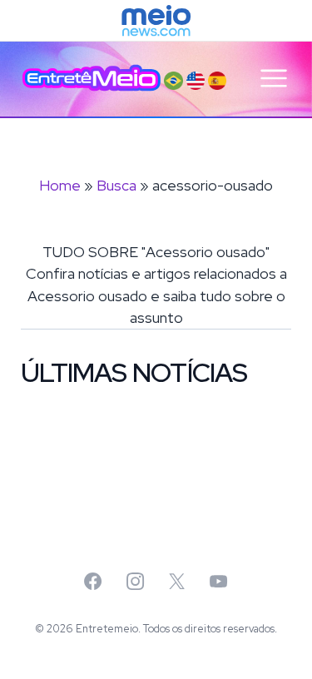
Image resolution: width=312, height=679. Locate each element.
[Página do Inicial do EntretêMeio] (91, 78)
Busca (116, 185)
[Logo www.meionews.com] (156, 20)
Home (60, 185)
